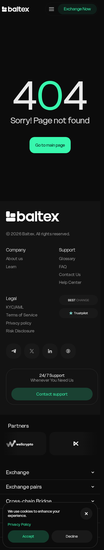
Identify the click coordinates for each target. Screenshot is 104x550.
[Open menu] (51, 9)
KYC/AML (15, 307)
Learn (11, 266)
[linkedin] (50, 351)
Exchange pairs (24, 487)
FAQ (63, 266)
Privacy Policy (19, 524)
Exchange (17, 472)
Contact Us (70, 274)
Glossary (67, 258)
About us (14, 258)
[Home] (15, 9)
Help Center (70, 282)
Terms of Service (21, 315)
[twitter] (31, 351)
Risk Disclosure (20, 331)
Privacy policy (18, 323)
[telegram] (13, 351)
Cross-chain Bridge (28, 501)
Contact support (52, 394)
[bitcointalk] (68, 351)
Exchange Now (77, 8)
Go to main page (50, 145)
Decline (72, 536)
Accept (28, 536)
